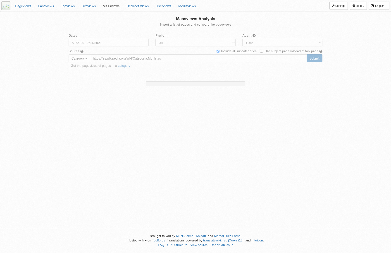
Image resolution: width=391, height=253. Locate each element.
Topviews (68, 5)
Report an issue (222, 245)
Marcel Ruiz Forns (227, 236)
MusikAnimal (185, 236)
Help (358, 5)
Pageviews (23, 5)
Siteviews (89, 5)
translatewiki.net (214, 240)
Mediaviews (187, 5)
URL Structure (177, 245)
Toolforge (158, 240)
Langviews (46, 5)
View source (199, 245)
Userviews (164, 5)
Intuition (257, 240)
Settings (340, 5)
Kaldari (201, 236)
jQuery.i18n (236, 240)
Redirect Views (137, 5)
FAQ (161, 245)
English (380, 5)
